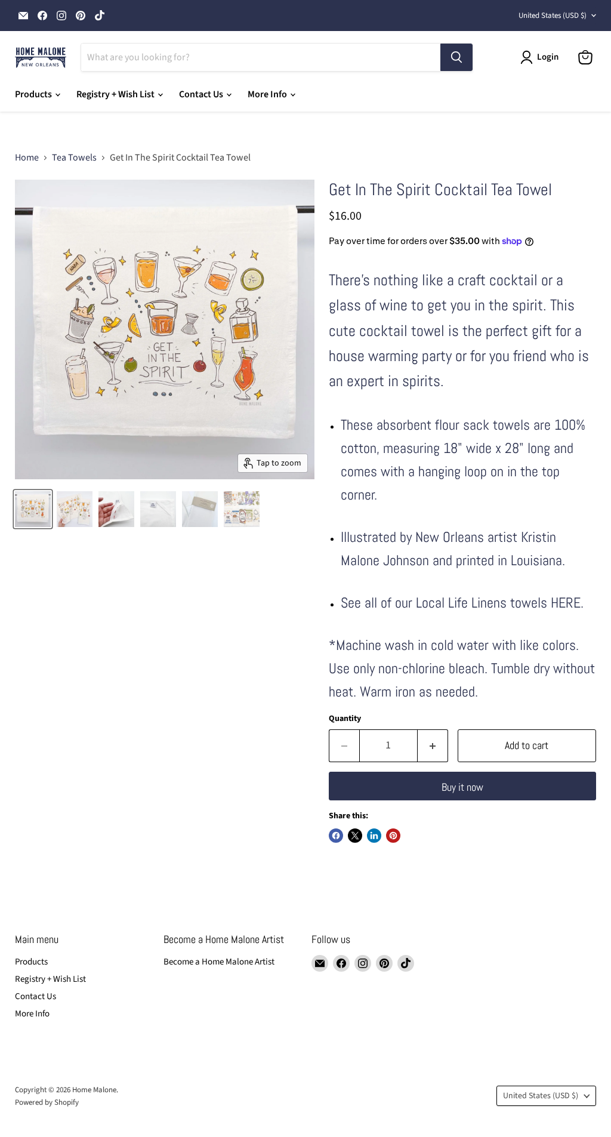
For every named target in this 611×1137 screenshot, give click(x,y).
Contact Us (202, 94)
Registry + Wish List (116, 94)
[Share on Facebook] (336, 835)
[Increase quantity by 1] (433, 745)
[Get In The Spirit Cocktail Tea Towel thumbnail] (116, 509)
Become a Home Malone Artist (218, 962)
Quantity (345, 718)
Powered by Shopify (47, 1102)
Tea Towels (74, 157)
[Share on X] (355, 835)
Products (34, 94)
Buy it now (462, 787)
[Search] (456, 57)
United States (553, 15)
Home (27, 157)
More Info (268, 94)
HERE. (567, 602)
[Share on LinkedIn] (374, 835)
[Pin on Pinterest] (393, 835)
